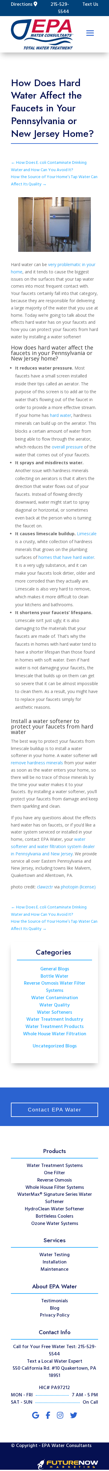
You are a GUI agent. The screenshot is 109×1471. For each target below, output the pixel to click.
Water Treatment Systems (55, 1166)
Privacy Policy (54, 1315)
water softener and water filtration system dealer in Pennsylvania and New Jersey (53, 846)
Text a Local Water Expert (54, 1361)
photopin (69, 887)
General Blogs (54, 969)
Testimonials (54, 1301)
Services (55, 1240)
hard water (60, 415)
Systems (54, 991)
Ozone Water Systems (54, 1224)
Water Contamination (54, 998)
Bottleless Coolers (54, 1216)
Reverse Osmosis (54, 1180)
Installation (55, 1262)
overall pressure (67, 447)
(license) (88, 887)
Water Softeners (54, 1012)
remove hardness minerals (37, 763)
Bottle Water (54, 976)
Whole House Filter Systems (54, 1188)
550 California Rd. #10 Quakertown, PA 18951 (54, 1372)
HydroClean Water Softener (54, 1209)
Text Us (90, 4)
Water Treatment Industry (54, 1019)
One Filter (54, 1173)
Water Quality (54, 1005)
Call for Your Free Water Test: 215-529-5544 (54, 1350)
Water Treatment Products (54, 1027)
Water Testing (54, 1255)
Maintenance (54, 1269)
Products (54, 1151)
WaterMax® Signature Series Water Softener (54, 1198)
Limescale (87, 533)
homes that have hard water (66, 557)
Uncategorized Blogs (55, 1046)
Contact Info (55, 1332)
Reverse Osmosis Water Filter (54, 983)
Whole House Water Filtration (54, 1034)
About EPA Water (54, 1286)
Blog (54, 1308)
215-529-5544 (60, 8)
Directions (21, 4)
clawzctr (45, 887)
